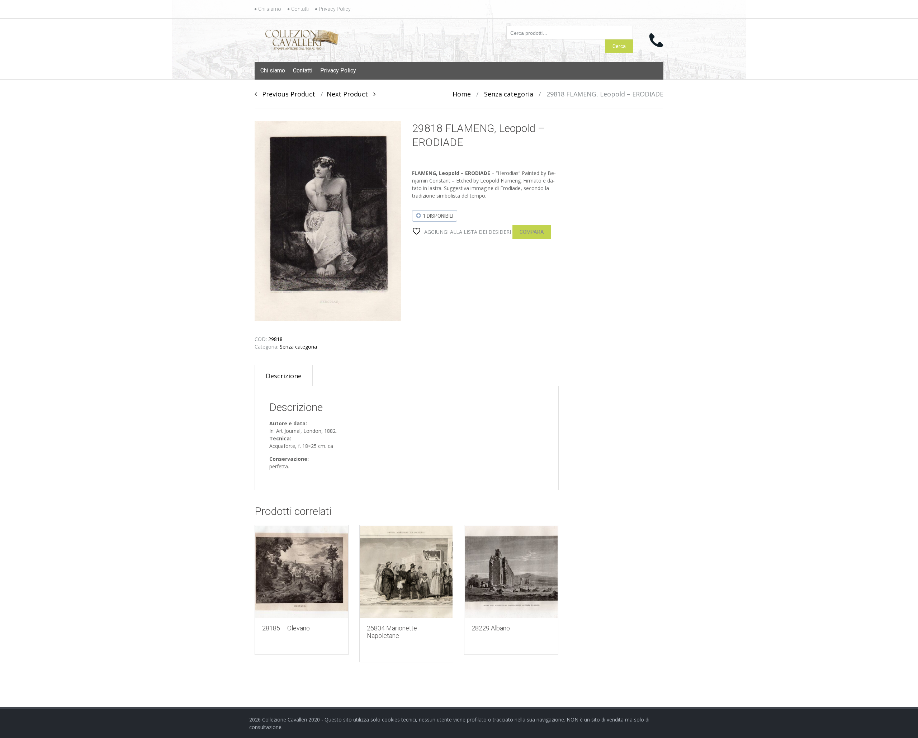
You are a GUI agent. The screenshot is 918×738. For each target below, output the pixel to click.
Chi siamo (269, 9)
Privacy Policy (335, 9)
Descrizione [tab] (284, 376)
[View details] (301, 572)
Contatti (300, 9)
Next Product (350, 94)
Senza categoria (508, 94)
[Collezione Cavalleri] (301, 38)
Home (462, 94)
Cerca (619, 46)
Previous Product (286, 94)
